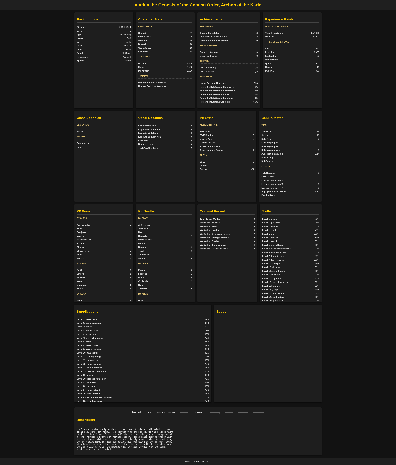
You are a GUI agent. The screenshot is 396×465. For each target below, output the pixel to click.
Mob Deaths (258, 412)
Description (137, 412)
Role (150, 412)
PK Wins (229, 412)
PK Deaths (243, 412)
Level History (199, 412)
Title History (215, 412)
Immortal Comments (166, 412)
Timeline (184, 412)
